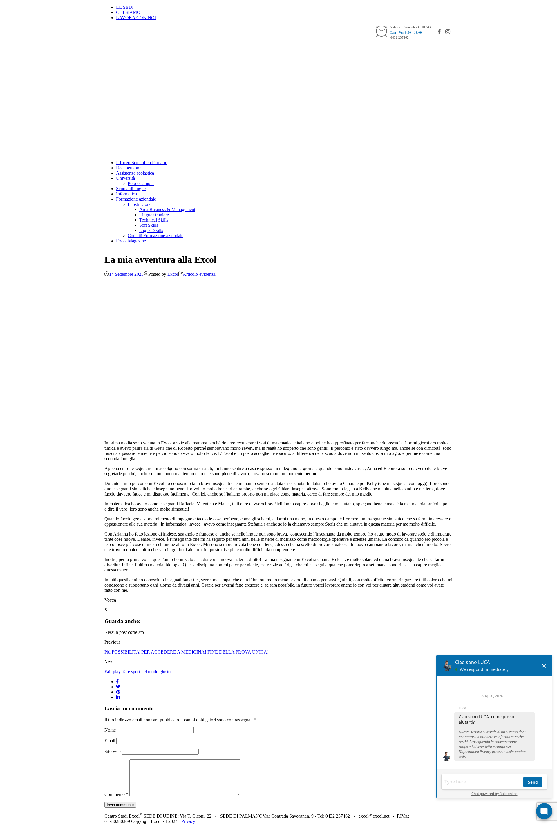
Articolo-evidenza (199, 274)
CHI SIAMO (128, 12)
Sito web (112, 751)
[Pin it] (118, 691)
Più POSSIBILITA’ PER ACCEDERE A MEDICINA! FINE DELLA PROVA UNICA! (186, 651)
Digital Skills (151, 230)
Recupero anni (129, 167)
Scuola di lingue (131, 188)
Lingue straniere (154, 214)
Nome (110, 729)
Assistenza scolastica (135, 172)
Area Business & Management (167, 209)
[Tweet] (118, 686)
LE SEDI (124, 7)
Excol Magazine (131, 240)
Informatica (126, 193)
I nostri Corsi (139, 204)
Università (125, 178)
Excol (172, 274)
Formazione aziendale (136, 199)
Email (109, 740)
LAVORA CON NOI (136, 17)
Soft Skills (148, 225)
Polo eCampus (141, 183)
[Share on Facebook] (117, 681)
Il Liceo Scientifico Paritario (141, 162)
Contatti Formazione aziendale (155, 235)
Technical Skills (153, 219)
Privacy (188, 821)
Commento (116, 794)
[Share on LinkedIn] (118, 697)
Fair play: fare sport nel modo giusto (137, 671)
